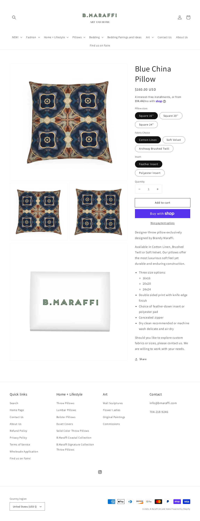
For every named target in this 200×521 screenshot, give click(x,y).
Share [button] (143, 359)
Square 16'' (146, 115)
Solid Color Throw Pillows (72, 431)
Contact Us (17, 417)
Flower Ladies (112, 410)
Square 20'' (170, 115)
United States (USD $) (25, 506)
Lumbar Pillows (66, 410)
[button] (14, 17)
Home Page (17, 410)
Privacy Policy (18, 437)
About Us (15, 424)
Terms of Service (20, 444)
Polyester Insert (150, 173)
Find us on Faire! (20, 458)
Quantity (140, 181)
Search (14, 403)
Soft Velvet (174, 140)
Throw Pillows (65, 403)
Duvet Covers (64, 424)
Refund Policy (18, 431)
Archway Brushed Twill (154, 148)
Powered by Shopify (180, 509)
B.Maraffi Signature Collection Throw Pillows (75, 447)
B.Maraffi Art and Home (160, 509)
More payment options (163, 222)
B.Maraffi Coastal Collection (74, 437)
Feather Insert (148, 164)
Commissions (111, 424)
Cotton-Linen (148, 140)
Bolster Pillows (66, 417)
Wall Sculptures (113, 403)
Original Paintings (114, 417)
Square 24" (146, 124)
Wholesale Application (24, 451)
